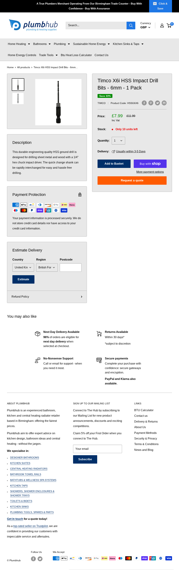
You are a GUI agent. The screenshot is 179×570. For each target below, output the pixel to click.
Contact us (141, 415)
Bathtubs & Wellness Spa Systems (33, 480)
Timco (102, 103)
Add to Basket (114, 163)
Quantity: (104, 140)
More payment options (150, 171)
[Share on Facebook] (144, 102)
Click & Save (162, 6)
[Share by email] (164, 102)
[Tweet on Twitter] (157, 102)
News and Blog (143, 449)
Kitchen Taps (19, 485)
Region (41, 259)
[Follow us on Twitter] (40, 558)
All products (23, 67)
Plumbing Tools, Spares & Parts (32, 512)
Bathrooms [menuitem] (40, 43)
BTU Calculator (143, 410)
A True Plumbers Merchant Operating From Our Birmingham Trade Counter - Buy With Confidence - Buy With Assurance (89, 6)
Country (17, 259)
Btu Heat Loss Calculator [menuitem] (76, 55)
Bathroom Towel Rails (25, 474)
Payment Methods (145, 432)
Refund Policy (20, 296)
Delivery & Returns (146, 421)
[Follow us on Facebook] (33, 558)
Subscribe (85, 459)
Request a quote (132, 180)
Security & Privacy (145, 438)
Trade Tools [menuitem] (46, 55)
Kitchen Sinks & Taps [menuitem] (126, 43)
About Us (140, 427)
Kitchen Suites (20, 463)
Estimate (23, 279)
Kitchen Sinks (19, 506)
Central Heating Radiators (28, 468)
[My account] (162, 25)
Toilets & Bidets (21, 501)
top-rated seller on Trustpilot (30, 526)
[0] (169, 25)
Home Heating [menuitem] (17, 43)
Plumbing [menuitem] (60, 43)
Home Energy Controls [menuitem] (22, 55)
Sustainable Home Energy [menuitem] (89, 43)
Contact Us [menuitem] (101, 55)
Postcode (66, 259)
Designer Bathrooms (24, 457)
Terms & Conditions (146, 444)
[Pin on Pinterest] (150, 102)
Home (10, 67)
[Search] (131, 25)
